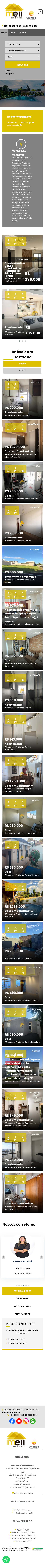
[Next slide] (41, 1257)
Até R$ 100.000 (23, 1530)
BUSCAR (23, 64)
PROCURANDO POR (22, 1291)
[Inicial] (20, 12)
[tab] (16, 1285)
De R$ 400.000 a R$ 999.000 (23, 1538)
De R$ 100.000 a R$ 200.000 (23, 1533)
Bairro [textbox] (10, 57)
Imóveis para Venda (16, 1339)
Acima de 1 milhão (23, 1541)
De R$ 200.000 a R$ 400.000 (23, 1535)
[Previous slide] (3, 1257)
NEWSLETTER (22, 1298)
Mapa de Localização (23, 1493)
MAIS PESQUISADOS (22, 1306)
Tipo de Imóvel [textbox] (14, 44)
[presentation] (3, 93)
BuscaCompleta (9, 72)
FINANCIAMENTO (22, 1314)
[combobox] (22, 44)
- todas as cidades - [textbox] (17, 50)
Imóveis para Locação (17, 1343)
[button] (19, 341)
